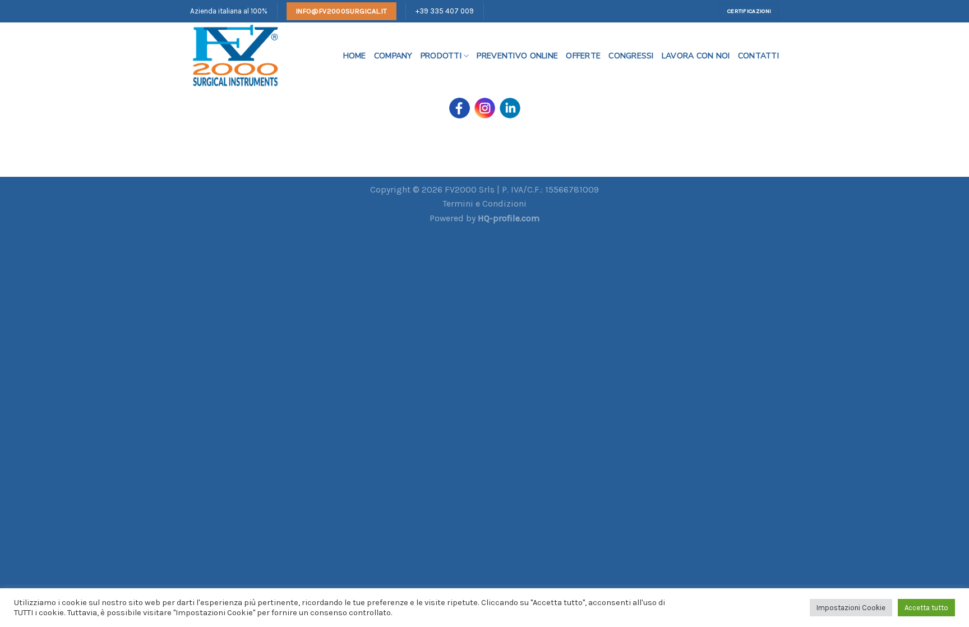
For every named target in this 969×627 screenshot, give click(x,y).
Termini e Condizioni (484, 203)
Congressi (631, 56)
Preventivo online (517, 56)
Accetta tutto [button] (926, 607)
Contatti (758, 56)
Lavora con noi (696, 56)
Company (393, 56)
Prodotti (441, 56)
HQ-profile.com (508, 218)
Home (354, 56)
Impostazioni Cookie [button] (850, 607)
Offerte (583, 56)
